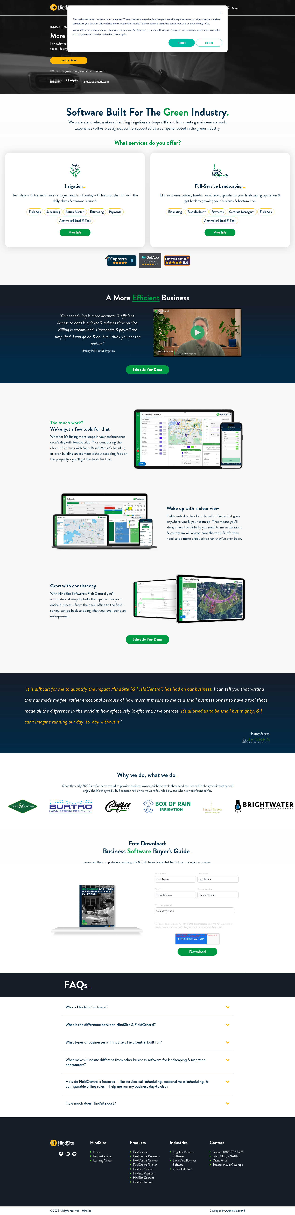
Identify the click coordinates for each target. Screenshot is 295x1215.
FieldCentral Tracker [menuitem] (145, 1165)
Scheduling (53, 212)
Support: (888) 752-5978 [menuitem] (228, 1152)
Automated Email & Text (75, 220)
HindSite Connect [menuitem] (143, 1178)
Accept (182, 42)
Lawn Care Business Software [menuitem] (184, 1162)
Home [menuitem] (97, 1152)
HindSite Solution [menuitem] (143, 1169)
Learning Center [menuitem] (103, 1160)
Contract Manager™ (241, 212)
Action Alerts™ (75, 212)
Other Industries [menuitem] (183, 1169)
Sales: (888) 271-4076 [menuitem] (226, 1156)
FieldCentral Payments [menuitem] (146, 1156)
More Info (75, 232)
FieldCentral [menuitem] (140, 1152)
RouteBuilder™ (196, 212)
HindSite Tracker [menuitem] (143, 1182)
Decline (209, 42)
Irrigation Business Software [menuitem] (183, 1154)
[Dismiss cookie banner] (221, 13)
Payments (115, 212)
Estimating (97, 212)
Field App (35, 212)
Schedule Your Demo (148, 369)
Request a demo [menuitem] (102, 1156)
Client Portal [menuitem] (220, 1160)
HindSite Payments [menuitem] (144, 1173)
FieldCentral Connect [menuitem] (145, 1160)
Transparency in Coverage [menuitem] (228, 1165)
